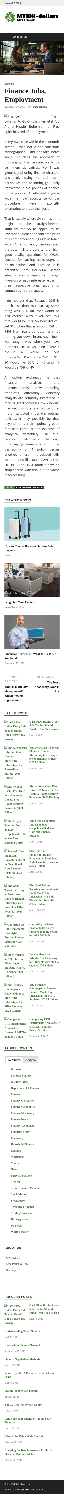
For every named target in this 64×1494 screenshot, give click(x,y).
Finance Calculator (22, 1100)
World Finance (20, 1231)
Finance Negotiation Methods (22, 1359)
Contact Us (13, 1257)
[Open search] (55, 37)
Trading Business (21, 1213)
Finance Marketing (22, 1113)
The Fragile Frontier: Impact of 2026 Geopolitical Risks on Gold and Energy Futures (42, 828)
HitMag (40, 1489)
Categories (14, 1059)
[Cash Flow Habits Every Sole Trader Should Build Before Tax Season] (15, 722)
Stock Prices (18, 1200)
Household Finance (22, 1144)
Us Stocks (17, 1225)
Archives (30, 1059)
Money (15, 1163)
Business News (19, 1081)
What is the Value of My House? (23, 1436)
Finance (15, 1094)
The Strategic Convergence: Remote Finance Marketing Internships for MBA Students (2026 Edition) (43, 992)
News (14, 1169)
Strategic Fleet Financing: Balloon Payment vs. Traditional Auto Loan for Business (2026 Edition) (43, 858)
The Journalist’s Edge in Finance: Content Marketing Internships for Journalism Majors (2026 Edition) (44, 755)
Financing (17, 1138)
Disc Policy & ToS (17, 1263)
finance (38, 487)
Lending (16, 1150)
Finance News (19, 1119)
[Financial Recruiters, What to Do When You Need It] (32, 633)
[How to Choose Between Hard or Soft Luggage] (32, 525)
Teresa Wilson (39, 107)
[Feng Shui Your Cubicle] (32, 581)
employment (23, 487)
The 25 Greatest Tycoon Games (23, 1404)
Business (16, 1069)
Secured (9, 84)
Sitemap (11, 1270)
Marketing (17, 1156)
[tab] (14, 1059)
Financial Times (20, 1131)
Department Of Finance (25, 1088)
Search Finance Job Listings (21, 1390)
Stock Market (19, 1194)
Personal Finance (21, 1175)
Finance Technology (23, 1125)
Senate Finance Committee (27, 1188)
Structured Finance (22, 1206)
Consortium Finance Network (22, 1345)
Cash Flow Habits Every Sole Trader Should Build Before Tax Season (44, 725)
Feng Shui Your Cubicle (19, 602)
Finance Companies (23, 1106)
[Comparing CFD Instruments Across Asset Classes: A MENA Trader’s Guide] (15, 1019)
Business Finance (21, 1075)
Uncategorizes (19, 1219)
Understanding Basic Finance (22, 1331)
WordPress (24, 1489)
